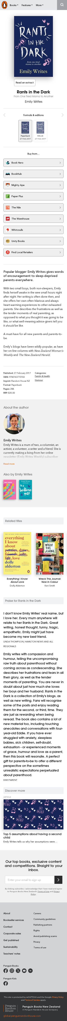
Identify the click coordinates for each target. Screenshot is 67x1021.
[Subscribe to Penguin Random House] (58, 880)
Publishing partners (43, 924)
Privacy (37, 941)
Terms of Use (43, 891)
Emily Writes (33, 101)
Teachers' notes (11, 953)
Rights (37, 930)
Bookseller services (13, 919)
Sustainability (10, 946)
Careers (37, 913)
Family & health (42, 376)
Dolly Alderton (17, 585)
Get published (11, 940)
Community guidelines (44, 919)
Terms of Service (32, 999)
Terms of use (40, 947)
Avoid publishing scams (45, 936)
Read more (9, 463)
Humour (39, 380)
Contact (7, 926)
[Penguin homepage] (4, 5)
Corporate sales (12, 933)
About (6, 913)
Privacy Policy (57, 996)
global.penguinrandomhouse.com (22, 1016)
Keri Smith (50, 585)
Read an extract (25, 82)
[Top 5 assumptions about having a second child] (33, 814)
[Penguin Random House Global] (13, 1008)
